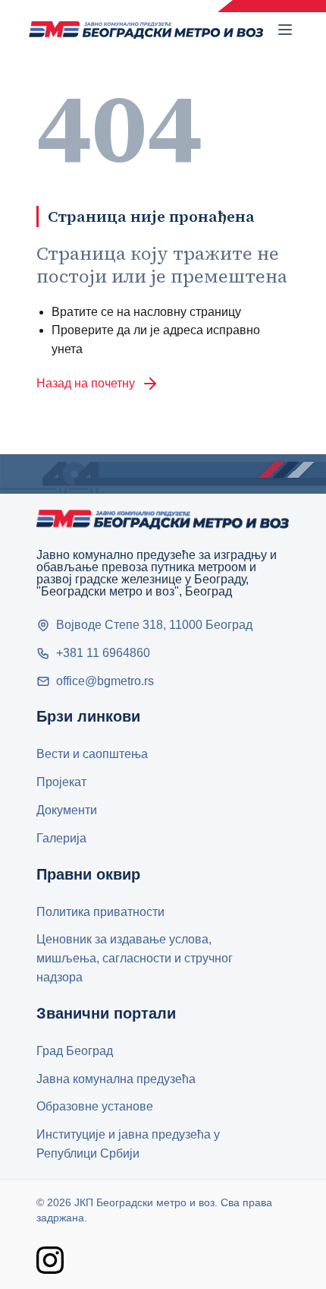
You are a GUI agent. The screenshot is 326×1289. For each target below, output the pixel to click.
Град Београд (74, 1050)
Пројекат (61, 782)
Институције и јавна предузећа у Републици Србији (128, 1144)
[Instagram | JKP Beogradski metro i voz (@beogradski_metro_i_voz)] (50, 1260)
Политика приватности (100, 911)
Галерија (61, 838)
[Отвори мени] (285, 29)
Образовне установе (94, 1106)
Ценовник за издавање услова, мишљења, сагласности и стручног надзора (134, 958)
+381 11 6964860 (103, 652)
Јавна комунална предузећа (116, 1079)
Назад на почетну (85, 383)
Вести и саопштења (92, 753)
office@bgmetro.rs (105, 681)
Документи (66, 810)
